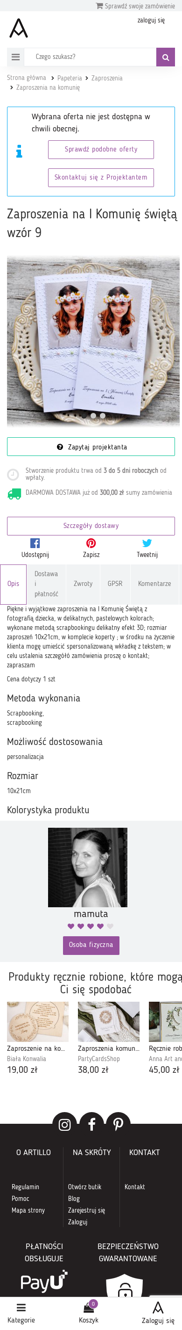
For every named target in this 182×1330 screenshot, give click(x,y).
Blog (74, 1199)
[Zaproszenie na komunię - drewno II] (38, 1022)
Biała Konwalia (26, 1059)
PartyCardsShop (99, 1059)
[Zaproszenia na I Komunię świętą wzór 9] (93, 341)
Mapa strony (28, 1210)
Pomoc (20, 1199)
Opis (13, 584)
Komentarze (154, 584)
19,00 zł (22, 1070)
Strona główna (26, 78)
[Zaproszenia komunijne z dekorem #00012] (109, 1022)
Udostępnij (35, 555)
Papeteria (69, 78)
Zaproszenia (107, 78)
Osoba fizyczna (91, 945)
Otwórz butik (84, 1187)
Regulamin (25, 1187)
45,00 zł (164, 1070)
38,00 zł (93, 1070)
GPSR (115, 584)
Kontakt (135, 1187)
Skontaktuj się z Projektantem (101, 177)
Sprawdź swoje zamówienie (139, 6)
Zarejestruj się (86, 1210)
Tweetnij (147, 555)
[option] (38, 1039)
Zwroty (83, 584)
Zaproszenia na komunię (48, 88)
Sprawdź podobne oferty (101, 149)
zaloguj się (151, 20)
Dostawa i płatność (46, 584)
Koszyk (88, 1320)
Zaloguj (77, 1222)
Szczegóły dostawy (91, 526)
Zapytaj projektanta (96, 447)
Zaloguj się (158, 1321)
